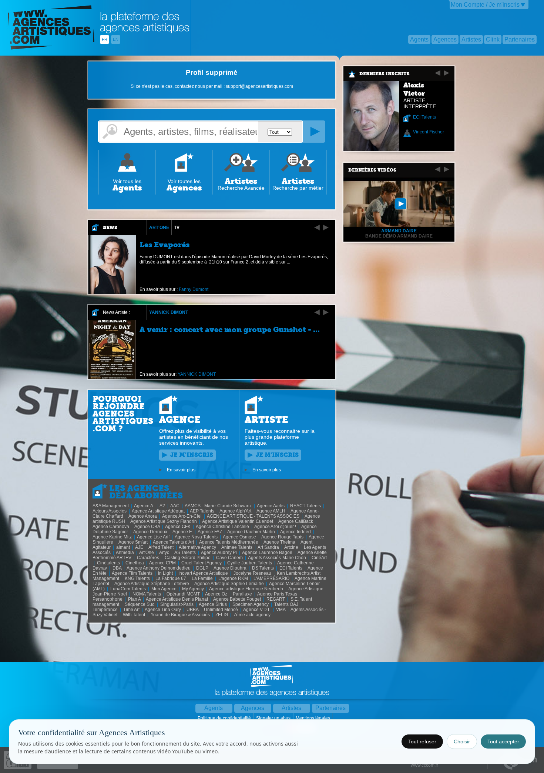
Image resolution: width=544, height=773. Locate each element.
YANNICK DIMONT (168, 312)
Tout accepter (503, 741)
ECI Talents (424, 117)
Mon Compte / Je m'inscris (485, 4)
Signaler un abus (274, 718)
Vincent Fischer (428, 132)
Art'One (159, 227)
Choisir (462, 741)
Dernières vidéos (372, 170)
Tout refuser (422, 741)
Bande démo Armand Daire (399, 236)
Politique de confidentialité (225, 718)
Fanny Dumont (193, 289)
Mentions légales (313, 718)
